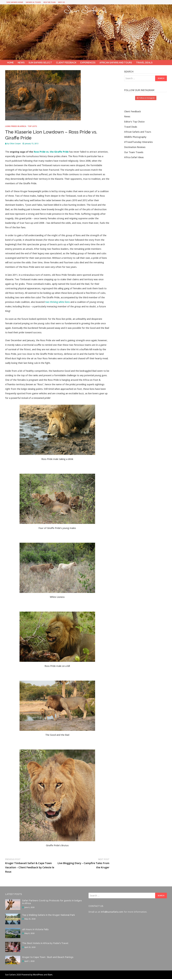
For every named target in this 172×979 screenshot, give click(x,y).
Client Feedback (66, 62)
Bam (50, 974)
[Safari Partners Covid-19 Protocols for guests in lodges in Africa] (12, 901)
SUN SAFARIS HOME (14, 2)
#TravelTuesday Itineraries (138, 141)
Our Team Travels (133, 152)
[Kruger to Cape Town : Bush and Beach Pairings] (12, 957)
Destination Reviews (134, 147)
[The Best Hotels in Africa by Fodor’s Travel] (12, 943)
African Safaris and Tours (115, 62)
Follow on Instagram (147, 98)
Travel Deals (144, 62)
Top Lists (32, 126)
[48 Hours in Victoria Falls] (12, 929)
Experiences (87, 62)
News (21, 62)
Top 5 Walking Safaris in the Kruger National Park (48, 915)
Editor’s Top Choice (134, 121)
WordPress (38, 974)
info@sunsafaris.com (112, 911)
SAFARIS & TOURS (33, 2)
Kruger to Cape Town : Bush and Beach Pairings (47, 957)
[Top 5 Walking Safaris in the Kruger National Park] (12, 915)
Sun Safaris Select (40, 62)
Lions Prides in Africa (15, 126)
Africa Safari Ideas (134, 157)
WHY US (61, 2)
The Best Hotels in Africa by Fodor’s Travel (45, 943)
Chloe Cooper (15, 143)
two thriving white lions (57, 301)
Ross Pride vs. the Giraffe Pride (51, 151)
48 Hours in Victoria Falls (35, 929)
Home (10, 62)
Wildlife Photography (135, 136)
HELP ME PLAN (49, 2)
